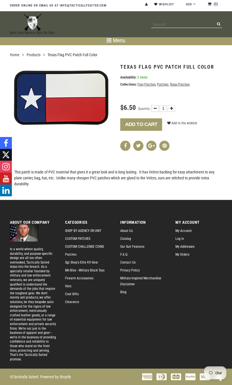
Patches (162, 84)
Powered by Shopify (55, 377)
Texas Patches (180, 84)
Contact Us (128, 262)
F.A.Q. (124, 254)
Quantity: (144, 109)
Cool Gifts (72, 294)
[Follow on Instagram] (6, 167)
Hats (68, 286)
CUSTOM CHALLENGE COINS (84, 247)
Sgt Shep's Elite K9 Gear (81, 262)
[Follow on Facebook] (6, 143)
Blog (123, 292)
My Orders (182, 254)
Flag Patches (147, 84)
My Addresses (184, 247)
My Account (183, 231)
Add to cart (141, 124)
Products (33, 55)
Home (15, 55)
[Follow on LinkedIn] (6, 190)
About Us (126, 231)
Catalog (125, 239)
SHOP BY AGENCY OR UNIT (83, 231)
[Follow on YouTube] (6, 178)
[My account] (147, 4)
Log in (179, 239)
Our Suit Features (132, 247)
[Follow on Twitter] (6, 155)
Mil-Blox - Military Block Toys (84, 270)
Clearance (72, 302)
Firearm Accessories (79, 278)
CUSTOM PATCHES (77, 239)
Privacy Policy (130, 270)
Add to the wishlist (184, 123)
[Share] (125, 146)
